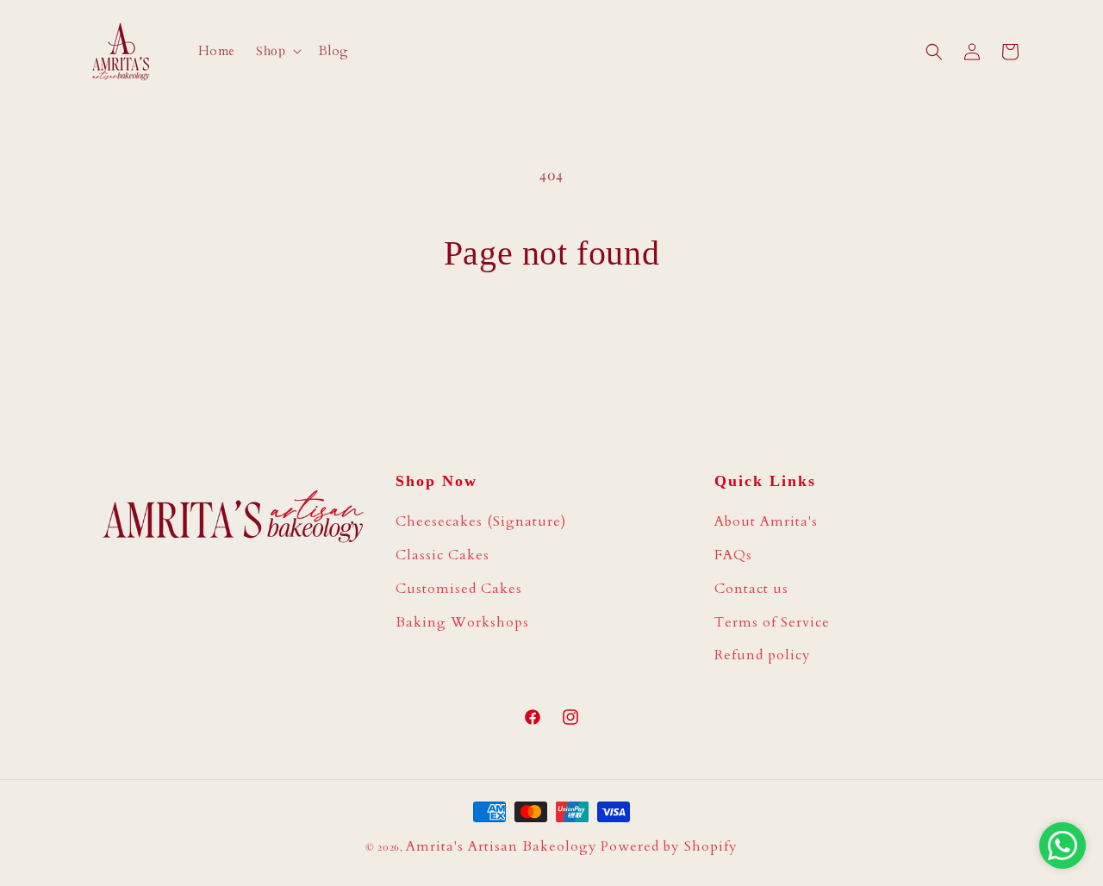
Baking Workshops (462, 622)
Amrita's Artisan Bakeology (501, 846)
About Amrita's (766, 521)
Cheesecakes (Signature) (481, 521)
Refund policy (762, 655)
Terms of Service (772, 622)
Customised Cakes (459, 588)
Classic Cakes (442, 555)
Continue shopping (551, 338)
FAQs (733, 555)
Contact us (751, 588)
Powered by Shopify (669, 846)
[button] (277, 51)
